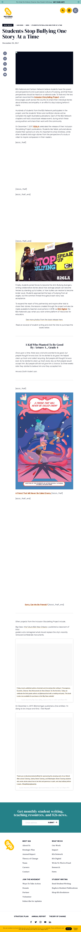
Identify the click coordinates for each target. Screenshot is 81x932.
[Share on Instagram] (5, 58)
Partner (25, 892)
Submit (51, 823)
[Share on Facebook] (5, 53)
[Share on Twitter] (5, 64)
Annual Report (28, 854)
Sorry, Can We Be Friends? (36, 605)
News (27, 25)
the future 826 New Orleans (35, 627)
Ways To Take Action (31, 883)
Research (56, 867)
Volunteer (26, 896)
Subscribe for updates (32, 901)
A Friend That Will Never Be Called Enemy (33, 493)
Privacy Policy (75, 928)
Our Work (20, 25)
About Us (26, 845)
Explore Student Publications (65, 888)
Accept (69, 929)
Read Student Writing (61, 883)
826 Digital (62, 309)
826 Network (57, 854)
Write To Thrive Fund (61, 863)
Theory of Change (30, 858)
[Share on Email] (5, 74)
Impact (55, 850)
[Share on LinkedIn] (5, 69)
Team (24, 863)
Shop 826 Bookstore (60, 892)
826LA (36, 126)
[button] (2, 2)
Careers (25, 867)
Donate (25, 888)
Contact (25, 871)
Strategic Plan (28, 850)
